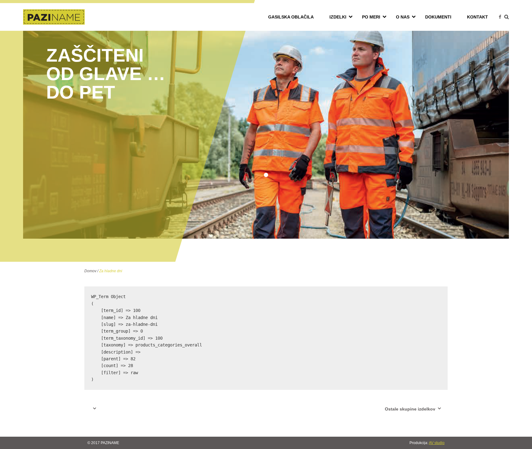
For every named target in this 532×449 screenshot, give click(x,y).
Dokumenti (438, 16)
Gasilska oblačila (291, 16)
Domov (90, 271)
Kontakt (477, 16)
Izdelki (337, 16)
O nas (402, 16)
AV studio (437, 443)
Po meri (371, 16)
